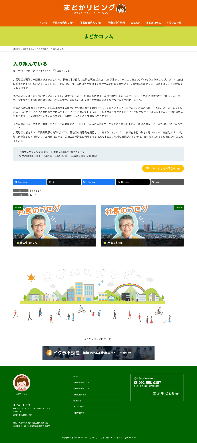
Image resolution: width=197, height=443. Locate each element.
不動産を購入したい (81, 388)
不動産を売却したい (81, 382)
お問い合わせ (78, 412)
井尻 (34, 195)
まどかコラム (78, 406)
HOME (75, 376)
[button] (163, 168)
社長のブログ (35, 191)
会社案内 (77, 400)
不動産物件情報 (79, 394)
